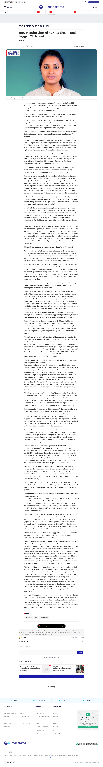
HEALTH (55, 12)
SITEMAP (55, 723)
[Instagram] (19, 2)
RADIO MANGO (8, 723)
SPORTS (43, 12)
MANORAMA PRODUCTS (42, 717)
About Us (39, 710)
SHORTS (92, 12)
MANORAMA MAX (24, 720)
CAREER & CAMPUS (34, 26)
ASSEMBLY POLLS (34, 12)
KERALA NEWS (11, 12)
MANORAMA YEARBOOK (10, 720)
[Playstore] (59, 744)
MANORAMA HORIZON (10, 713)
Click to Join (88, 726)
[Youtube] (22, 2)
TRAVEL (64, 12)
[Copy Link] (31, 46)
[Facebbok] (5, 762)
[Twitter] (25, 2)
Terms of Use (40, 730)
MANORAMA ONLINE (42, 2)
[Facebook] (16, 2)
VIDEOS (79, 12)
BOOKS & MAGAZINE (24, 723)
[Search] (85, 2)
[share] (23, 46)
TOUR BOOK (71, 12)
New (38, 12)
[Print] (27, 46)
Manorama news (53, 2)
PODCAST (70, 756)
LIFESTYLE (30, 756)
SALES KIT (55, 713)
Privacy (38, 723)
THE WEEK (6, 717)
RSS (37, 733)
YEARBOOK (62, 2)
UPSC (49, 12)
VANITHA (21, 713)
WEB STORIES (85, 12)
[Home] (5, 12)
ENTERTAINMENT (19, 12)
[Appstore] (70, 744)
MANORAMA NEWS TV (25, 717)
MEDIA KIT (39, 720)
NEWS (26, 12)
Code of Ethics (57, 733)
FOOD (59, 12)
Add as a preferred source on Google (52, 626)
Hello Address (23, 710)
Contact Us (40, 713)
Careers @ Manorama (42, 727)
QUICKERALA (7, 727)
